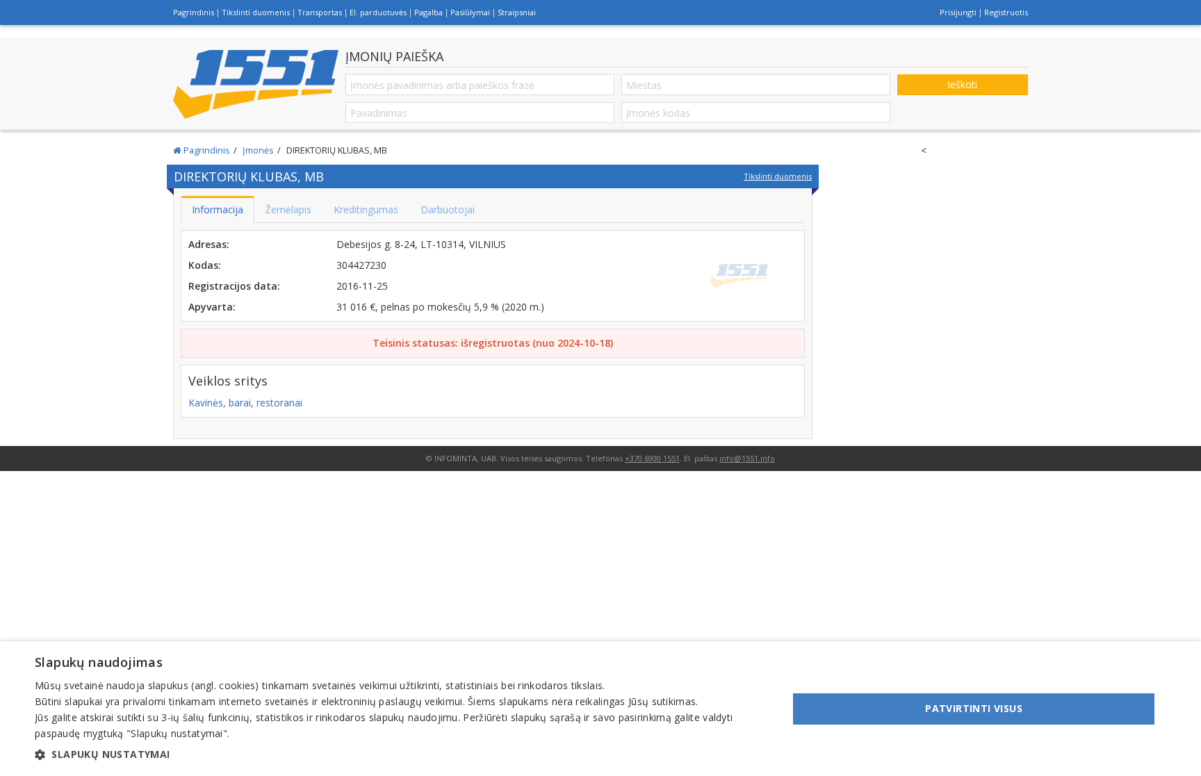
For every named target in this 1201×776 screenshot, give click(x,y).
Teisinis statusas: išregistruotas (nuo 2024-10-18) (493, 342)
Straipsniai (517, 12)
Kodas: (204, 265)
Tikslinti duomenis (256, 12)
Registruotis (1006, 12)
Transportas (319, 12)
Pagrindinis (193, 12)
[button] (400, 754)
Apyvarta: (212, 306)
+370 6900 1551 (652, 458)
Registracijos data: (234, 285)
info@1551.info (747, 458)
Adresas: (208, 244)
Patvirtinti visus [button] (973, 708)
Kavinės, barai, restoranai (245, 402)
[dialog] (600, 708)
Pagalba (428, 12)
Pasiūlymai (470, 12)
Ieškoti (962, 84)
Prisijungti (958, 12)
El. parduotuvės (378, 12)
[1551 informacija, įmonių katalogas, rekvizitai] (255, 84)
